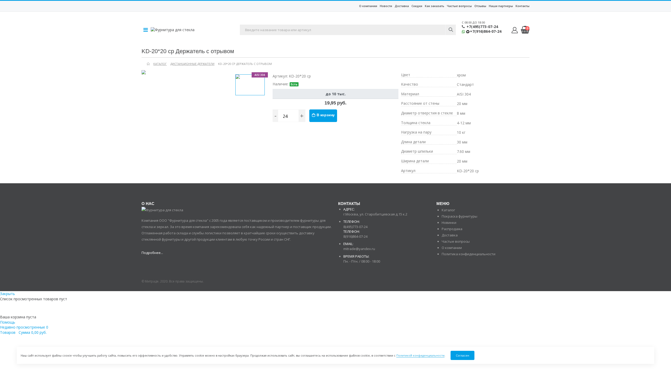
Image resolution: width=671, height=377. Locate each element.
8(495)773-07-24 (355, 226)
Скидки (417, 6)
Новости (386, 6)
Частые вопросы (459, 6)
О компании (368, 6)
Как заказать (434, 6)
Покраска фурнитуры (459, 216)
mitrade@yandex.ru (359, 248)
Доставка (402, 6)
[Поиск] (450, 30)
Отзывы (480, 6)
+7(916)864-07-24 (485, 31)
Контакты (522, 6)
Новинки (449, 222)
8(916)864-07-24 (355, 236)
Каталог (448, 210)
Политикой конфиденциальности (420, 355)
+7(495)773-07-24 (482, 26)
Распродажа (452, 228)
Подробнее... (152, 252)
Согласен (462, 355)
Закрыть (7, 293)
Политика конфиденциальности (468, 254)
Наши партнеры (501, 6)
